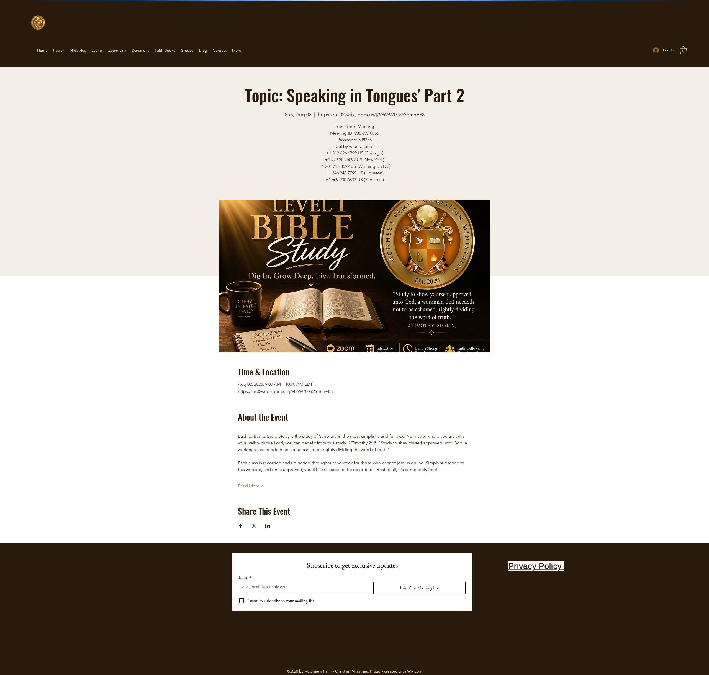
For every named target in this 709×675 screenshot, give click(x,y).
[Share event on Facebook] (240, 526)
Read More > (251, 485)
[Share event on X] (254, 526)
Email (245, 577)
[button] (683, 50)
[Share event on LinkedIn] (267, 526)
